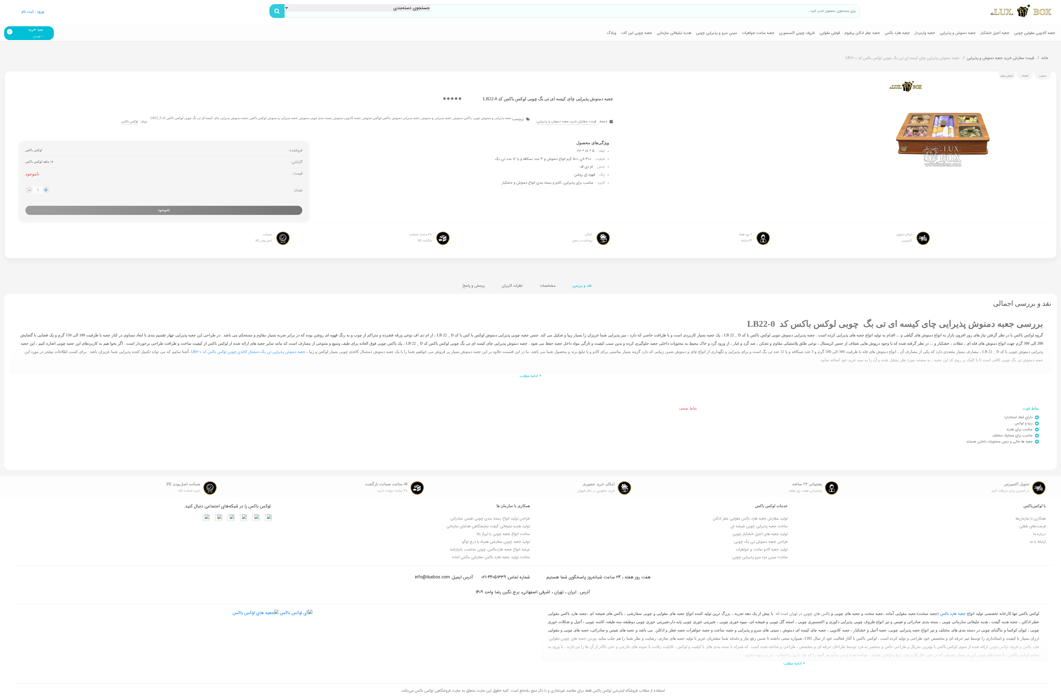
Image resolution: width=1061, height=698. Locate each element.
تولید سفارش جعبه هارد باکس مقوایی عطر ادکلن (750, 518)
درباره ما (1039, 534)
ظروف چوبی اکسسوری (797, 33)
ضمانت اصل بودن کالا (263, 237)
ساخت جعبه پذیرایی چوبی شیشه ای (759, 526)
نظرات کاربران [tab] (513, 286)
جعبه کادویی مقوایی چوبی (1034, 33)
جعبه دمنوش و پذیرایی (958, 33)
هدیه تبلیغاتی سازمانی (674, 33)
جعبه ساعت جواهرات (758, 33)
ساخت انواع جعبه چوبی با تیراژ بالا (503, 534)
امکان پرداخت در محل (582, 237)
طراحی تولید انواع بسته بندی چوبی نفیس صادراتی (490, 518)
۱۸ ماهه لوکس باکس (39, 162)
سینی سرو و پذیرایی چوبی (716, 33)
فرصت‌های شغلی (1032, 526)
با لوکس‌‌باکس (1034, 506)
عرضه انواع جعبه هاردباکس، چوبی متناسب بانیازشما (490, 549)
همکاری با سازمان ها (513, 506)
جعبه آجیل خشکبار (994, 33)
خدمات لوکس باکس (771, 506)
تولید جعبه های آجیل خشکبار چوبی (760, 534)
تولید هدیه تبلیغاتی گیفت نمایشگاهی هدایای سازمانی (488, 526)
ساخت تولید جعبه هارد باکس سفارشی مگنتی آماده (491, 557)
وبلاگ (611, 33)
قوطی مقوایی (830, 33)
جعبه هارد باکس (897, 33)
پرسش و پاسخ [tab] (474, 286)
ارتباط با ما (1038, 542)
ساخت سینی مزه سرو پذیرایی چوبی (760, 557)
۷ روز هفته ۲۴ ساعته (745, 237)
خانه (1044, 58)
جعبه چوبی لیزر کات (636, 33)
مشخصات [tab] (548, 286)
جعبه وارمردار (925, 33)
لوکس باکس (129, 121)
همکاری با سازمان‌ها (1031, 518)
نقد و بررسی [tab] (582, 286)
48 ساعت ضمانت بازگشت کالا (420, 237)
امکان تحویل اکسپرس (904, 237)
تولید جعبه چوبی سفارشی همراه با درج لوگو (496, 542)
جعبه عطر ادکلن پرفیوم (862, 33)
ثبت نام (27, 12)
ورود (40, 12)
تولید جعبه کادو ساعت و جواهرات (762, 549)
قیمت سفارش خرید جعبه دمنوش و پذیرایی (1001, 58)
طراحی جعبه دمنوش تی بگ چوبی (761, 542)
